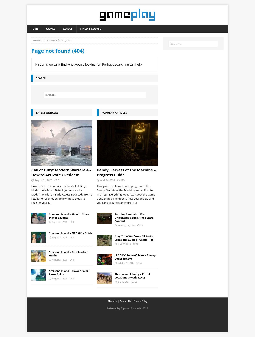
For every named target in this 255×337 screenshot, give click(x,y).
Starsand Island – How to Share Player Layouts (69, 216)
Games (50, 28)
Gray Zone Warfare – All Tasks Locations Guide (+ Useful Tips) (134, 238)
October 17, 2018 (126, 262)
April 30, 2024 (124, 244)
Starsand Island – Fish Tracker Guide (68, 253)
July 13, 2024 (124, 281)
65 (140, 262)
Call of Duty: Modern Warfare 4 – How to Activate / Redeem (61, 172)
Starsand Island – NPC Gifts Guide (70, 233)
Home (34, 28)
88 (141, 225)
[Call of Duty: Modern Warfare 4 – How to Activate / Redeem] (61, 143)
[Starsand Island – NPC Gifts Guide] (38, 237)
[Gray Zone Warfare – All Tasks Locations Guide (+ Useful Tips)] (104, 240)
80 (137, 244)
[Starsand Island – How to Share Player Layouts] (38, 218)
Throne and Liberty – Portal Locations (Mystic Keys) (132, 275)
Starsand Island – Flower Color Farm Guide (68, 272)
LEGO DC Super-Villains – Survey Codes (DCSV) (135, 256)
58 (136, 281)
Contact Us (125, 301)
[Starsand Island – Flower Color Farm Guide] (38, 275)
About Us (112, 301)
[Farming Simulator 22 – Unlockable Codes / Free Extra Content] (104, 218)
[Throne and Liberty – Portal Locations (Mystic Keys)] (104, 278)
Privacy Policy (140, 301)
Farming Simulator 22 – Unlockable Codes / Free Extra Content (134, 218)
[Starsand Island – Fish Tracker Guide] (38, 256)
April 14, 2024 (107, 180)
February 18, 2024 (126, 225)
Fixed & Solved (90, 28)
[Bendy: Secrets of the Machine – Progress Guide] (127, 143)
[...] (50, 202)
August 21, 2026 (43, 180)
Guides (68, 28)
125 (123, 180)
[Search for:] (95, 95)
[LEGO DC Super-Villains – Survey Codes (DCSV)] (104, 259)
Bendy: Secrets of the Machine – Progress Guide (126, 172)
